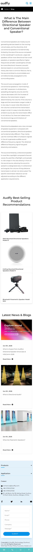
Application (5, 473)
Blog (12, 9)
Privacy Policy (12, 546)
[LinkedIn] (21, 502)
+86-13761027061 (9, 488)
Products (4, 465)
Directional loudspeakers (9, 126)
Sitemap (4, 546)
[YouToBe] (31, 502)
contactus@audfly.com (11, 486)
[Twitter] (12, 502)
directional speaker (25, 153)
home (6, 9)
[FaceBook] (2, 502)
